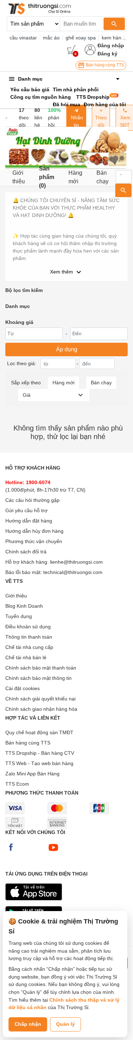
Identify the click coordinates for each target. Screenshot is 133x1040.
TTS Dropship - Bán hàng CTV (39, 753)
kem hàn (111, 37)
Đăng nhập (111, 45)
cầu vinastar (23, 37)
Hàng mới (75, 177)
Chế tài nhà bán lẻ (25, 657)
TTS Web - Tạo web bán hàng (39, 763)
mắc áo (51, 37)
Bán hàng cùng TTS (104, 65)
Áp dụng (66, 349)
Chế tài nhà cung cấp (29, 647)
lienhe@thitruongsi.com (76, 562)
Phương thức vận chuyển (33, 541)
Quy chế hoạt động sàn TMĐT (39, 732)
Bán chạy (102, 177)
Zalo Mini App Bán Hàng (32, 773)
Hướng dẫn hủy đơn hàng (34, 531)
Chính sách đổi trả (25, 551)
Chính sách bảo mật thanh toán (40, 668)
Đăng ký (107, 53)
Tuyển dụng (18, 616)
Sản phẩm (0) (46, 177)
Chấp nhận (28, 1024)
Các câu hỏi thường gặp (32, 500)
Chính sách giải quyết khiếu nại (40, 699)
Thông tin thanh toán (28, 637)
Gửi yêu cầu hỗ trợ (26, 510)
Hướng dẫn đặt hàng (28, 521)
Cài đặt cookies (22, 688)
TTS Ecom (17, 784)
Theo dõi (101, 121)
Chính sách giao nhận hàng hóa (41, 709)
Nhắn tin (76, 121)
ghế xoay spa (81, 37)
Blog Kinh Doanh (24, 606)
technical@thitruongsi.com (72, 572)
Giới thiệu (18, 177)
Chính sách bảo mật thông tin (38, 678)
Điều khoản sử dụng (28, 626)
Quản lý (65, 1024)
